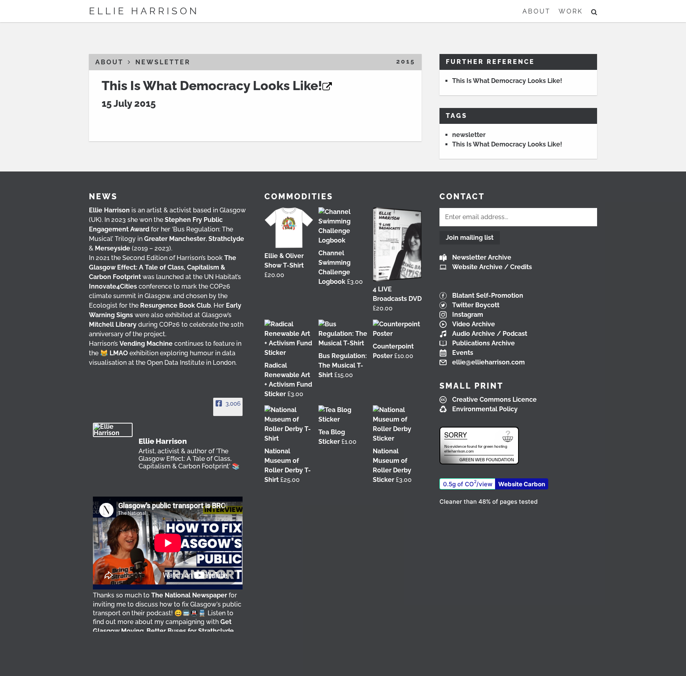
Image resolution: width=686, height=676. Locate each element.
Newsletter (163, 62)
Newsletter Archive (481, 257)
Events (462, 352)
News (103, 196)
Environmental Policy (485, 409)
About (536, 11)
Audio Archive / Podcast (489, 333)
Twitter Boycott (475, 305)
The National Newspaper (189, 595)
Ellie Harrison (144, 11)
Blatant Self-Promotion (487, 295)
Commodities (298, 196)
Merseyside (112, 248)
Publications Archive (483, 343)
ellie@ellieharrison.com (488, 362)
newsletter (469, 135)
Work (571, 11)
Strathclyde (226, 239)
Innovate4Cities (113, 286)
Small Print (471, 386)
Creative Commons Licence (494, 399)
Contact (462, 196)
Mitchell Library (113, 324)
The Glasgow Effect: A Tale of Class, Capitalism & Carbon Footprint (162, 267)
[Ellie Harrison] (113, 430)
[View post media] (168, 543)
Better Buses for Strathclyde (190, 631)
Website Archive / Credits (492, 267)
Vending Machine (146, 343)
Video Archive (473, 324)
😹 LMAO (114, 353)
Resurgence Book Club (175, 305)
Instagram (467, 314)
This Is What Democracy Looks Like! (212, 85)
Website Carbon (521, 484)
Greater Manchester (175, 239)
